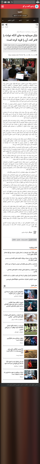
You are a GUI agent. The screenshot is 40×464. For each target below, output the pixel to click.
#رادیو (18, 240)
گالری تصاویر (11, 20)
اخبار (27, 20)
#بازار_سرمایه (24, 240)
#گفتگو (14, 240)
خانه (34, 20)
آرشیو (20, 20)
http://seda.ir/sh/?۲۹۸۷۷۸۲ (16, 55)
